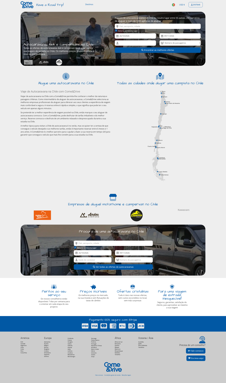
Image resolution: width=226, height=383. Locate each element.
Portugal (93, 344)
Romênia (94, 347)
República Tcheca (96, 345)
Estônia (46, 356)
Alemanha (47, 342)
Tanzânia (117, 354)
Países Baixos (95, 340)
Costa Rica (24, 353)
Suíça (92, 356)
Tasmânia (141, 347)
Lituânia (70, 353)
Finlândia (70, 338)
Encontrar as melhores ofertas (158, 50)
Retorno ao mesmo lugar (127, 31)
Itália (69, 349)
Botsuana (118, 344)
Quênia (117, 345)
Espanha (46, 354)
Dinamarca (47, 353)
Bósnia (46, 347)
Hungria (70, 342)
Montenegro (71, 356)
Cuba (22, 349)
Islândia (70, 345)
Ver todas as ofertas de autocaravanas (114, 266)
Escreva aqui (197, 358)
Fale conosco (197, 350)
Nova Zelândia (142, 345)
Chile (22, 347)
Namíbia (117, 353)
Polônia (93, 342)
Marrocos (117, 349)
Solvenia (93, 353)
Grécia (69, 344)
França (70, 340)
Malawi (117, 347)
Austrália (141, 342)
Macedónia (71, 354)
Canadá (23, 344)
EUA (22, 342)
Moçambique (119, 351)
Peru (22, 351)
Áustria (46, 344)
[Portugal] (173, 4)
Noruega (93, 338)
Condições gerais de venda (112, 375)
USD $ (182, 4)
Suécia (93, 354)
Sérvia (93, 351)
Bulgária (46, 349)
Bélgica (46, 345)
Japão (140, 344)
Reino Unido (95, 349)
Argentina (23, 345)
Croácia (46, 351)
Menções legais (126, 375)
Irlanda (70, 347)
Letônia (70, 351)
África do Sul (118, 342)
